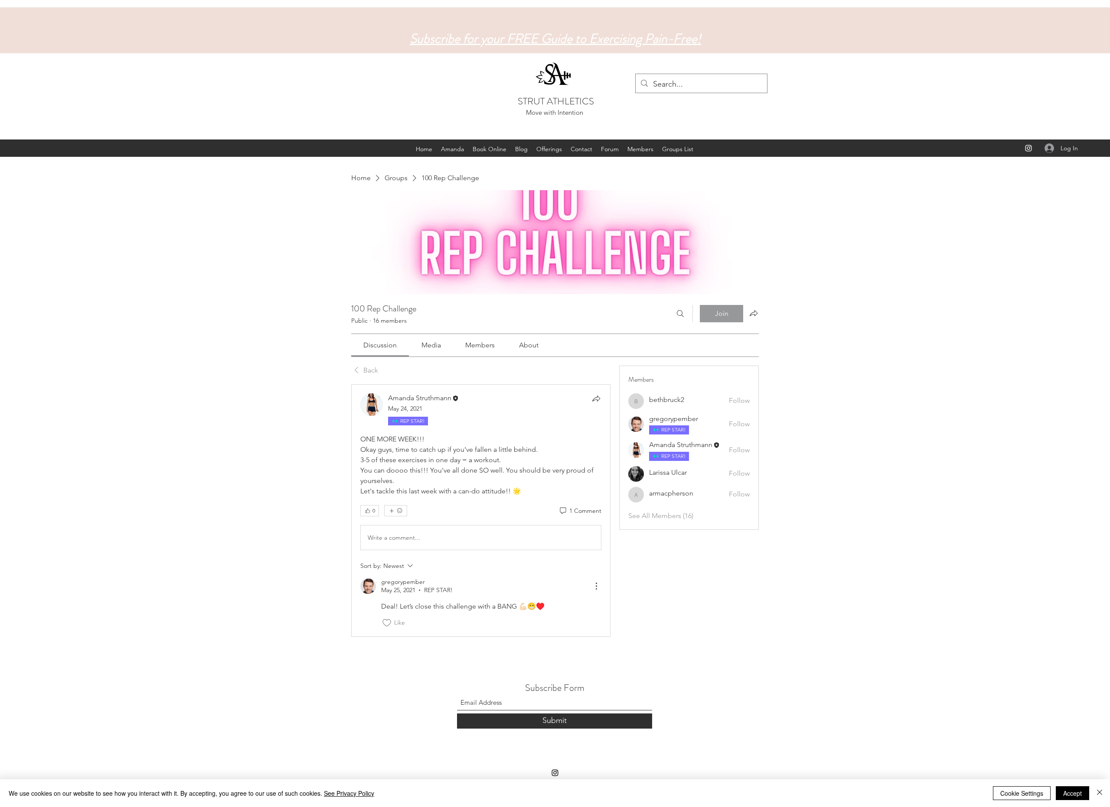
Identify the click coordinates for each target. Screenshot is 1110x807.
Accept (1072, 793)
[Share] (596, 398)
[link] (380, 345)
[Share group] (753, 313)
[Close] (1099, 793)
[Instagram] (1028, 148)
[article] (480, 510)
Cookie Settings (1021, 793)
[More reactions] (395, 510)
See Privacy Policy (349, 793)
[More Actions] (596, 586)
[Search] (680, 313)
